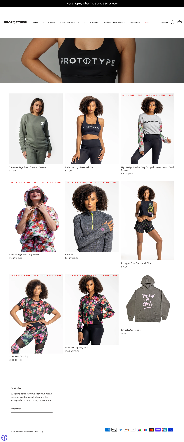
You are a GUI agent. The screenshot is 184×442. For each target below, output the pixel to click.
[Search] (173, 22)
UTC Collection (49, 22)
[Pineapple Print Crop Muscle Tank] (147, 220)
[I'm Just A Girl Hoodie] (147, 300)
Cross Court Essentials (69, 22)
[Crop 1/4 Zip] (92, 216)
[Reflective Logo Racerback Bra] (92, 128)
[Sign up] (51, 408)
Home (35, 22)
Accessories (135, 22)
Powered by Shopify (35, 431)
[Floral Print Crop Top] (36, 314)
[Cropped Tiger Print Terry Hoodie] (36, 216)
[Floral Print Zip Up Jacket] (92, 309)
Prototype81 (22, 431)
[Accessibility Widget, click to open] (4, 438)
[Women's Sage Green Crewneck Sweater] (36, 128)
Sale (146, 22)
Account (164, 22)
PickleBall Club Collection (114, 22)
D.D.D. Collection (91, 22)
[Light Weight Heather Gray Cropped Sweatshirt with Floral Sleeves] (147, 128)
